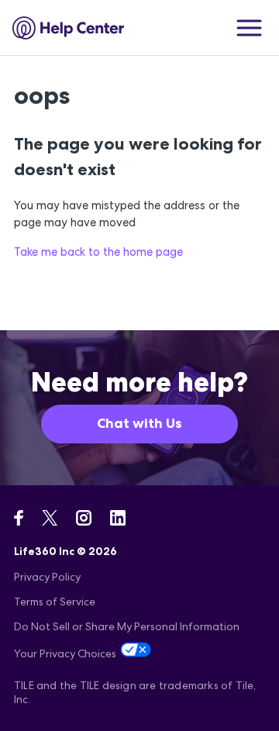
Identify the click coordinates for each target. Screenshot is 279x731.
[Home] (68, 28)
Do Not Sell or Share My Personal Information (126, 626)
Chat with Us (139, 423)
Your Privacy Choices (65, 653)
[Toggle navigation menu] (249, 28)
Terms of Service (54, 601)
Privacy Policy (47, 577)
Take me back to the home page (98, 251)
